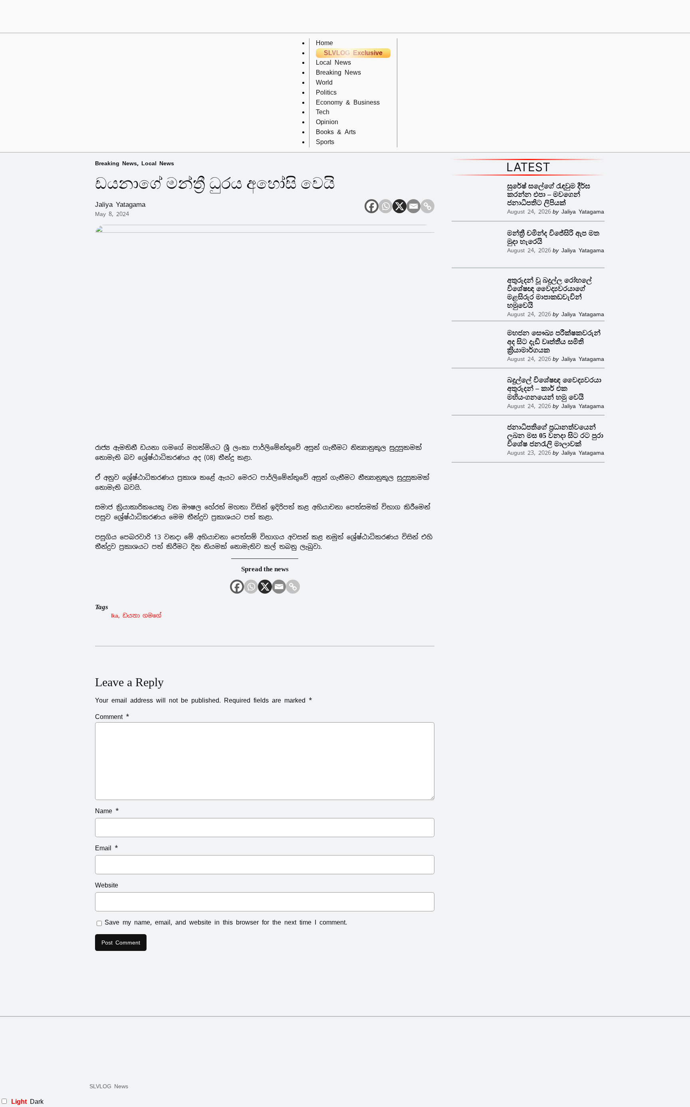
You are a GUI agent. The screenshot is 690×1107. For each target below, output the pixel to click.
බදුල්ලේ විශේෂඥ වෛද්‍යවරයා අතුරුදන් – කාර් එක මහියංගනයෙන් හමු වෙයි (554, 388)
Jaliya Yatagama (120, 204)
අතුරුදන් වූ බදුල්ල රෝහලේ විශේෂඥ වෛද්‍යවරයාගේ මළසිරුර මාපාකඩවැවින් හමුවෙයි (549, 292)
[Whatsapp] (386, 206)
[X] (399, 206)
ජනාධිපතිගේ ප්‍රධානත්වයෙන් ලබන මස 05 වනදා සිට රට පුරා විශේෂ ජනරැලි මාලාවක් (555, 435)
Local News (157, 163)
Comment (112, 717)
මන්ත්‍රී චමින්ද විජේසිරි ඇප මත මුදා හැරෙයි (553, 237)
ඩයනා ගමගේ (142, 615)
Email (106, 848)
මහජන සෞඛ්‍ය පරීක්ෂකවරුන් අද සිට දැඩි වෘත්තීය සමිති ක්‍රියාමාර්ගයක (554, 341)
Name (107, 811)
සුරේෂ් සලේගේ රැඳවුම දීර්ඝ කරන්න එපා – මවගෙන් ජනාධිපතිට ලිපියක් (548, 194)
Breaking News (116, 163)
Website (106, 885)
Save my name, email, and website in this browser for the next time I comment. (226, 922)
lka (114, 615)
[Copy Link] (427, 206)
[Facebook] (372, 206)
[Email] (413, 206)
